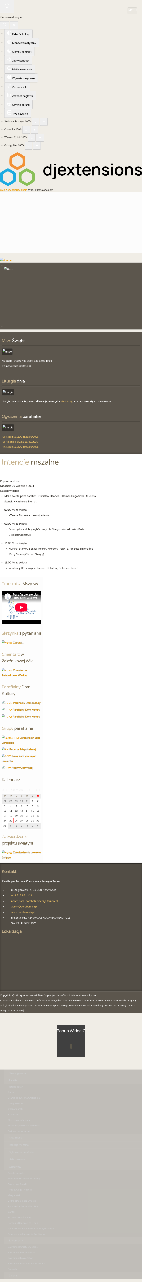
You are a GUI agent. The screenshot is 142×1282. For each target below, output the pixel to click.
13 (21, 811)
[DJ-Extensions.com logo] (71, 185)
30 (38, 821)
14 (27, 811)
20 (21, 816)
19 (16, 816)
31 (4, 826)
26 (16, 821)
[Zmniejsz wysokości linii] (32, 138)
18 (10, 816)
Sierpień (17, 790)
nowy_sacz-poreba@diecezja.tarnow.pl (34, 901)
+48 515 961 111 (21, 895)
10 (4, 811)
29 (32, 821)
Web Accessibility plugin (13, 190)
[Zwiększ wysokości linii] (40, 138)
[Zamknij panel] (14, 25)
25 (10, 821)
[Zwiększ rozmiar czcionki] (34, 130)
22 (32, 816)
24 (4, 821)
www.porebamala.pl (22, 912)
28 (27, 821)
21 (27, 816)
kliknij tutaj (66, 401)
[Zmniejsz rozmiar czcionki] (26, 130)
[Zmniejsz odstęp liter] (28, 146)
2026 (27, 790)
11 (10, 811)
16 (38, 811)
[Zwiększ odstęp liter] (37, 146)
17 (4, 816)
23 (38, 816)
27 (21, 821)
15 (32, 811)
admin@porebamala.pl (24, 906)
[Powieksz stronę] (44, 122)
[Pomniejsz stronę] (35, 122)
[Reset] (4, 25)
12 (16, 811)
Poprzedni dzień (10, 481)
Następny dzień (9, 490)
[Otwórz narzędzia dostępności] (7, 6)
